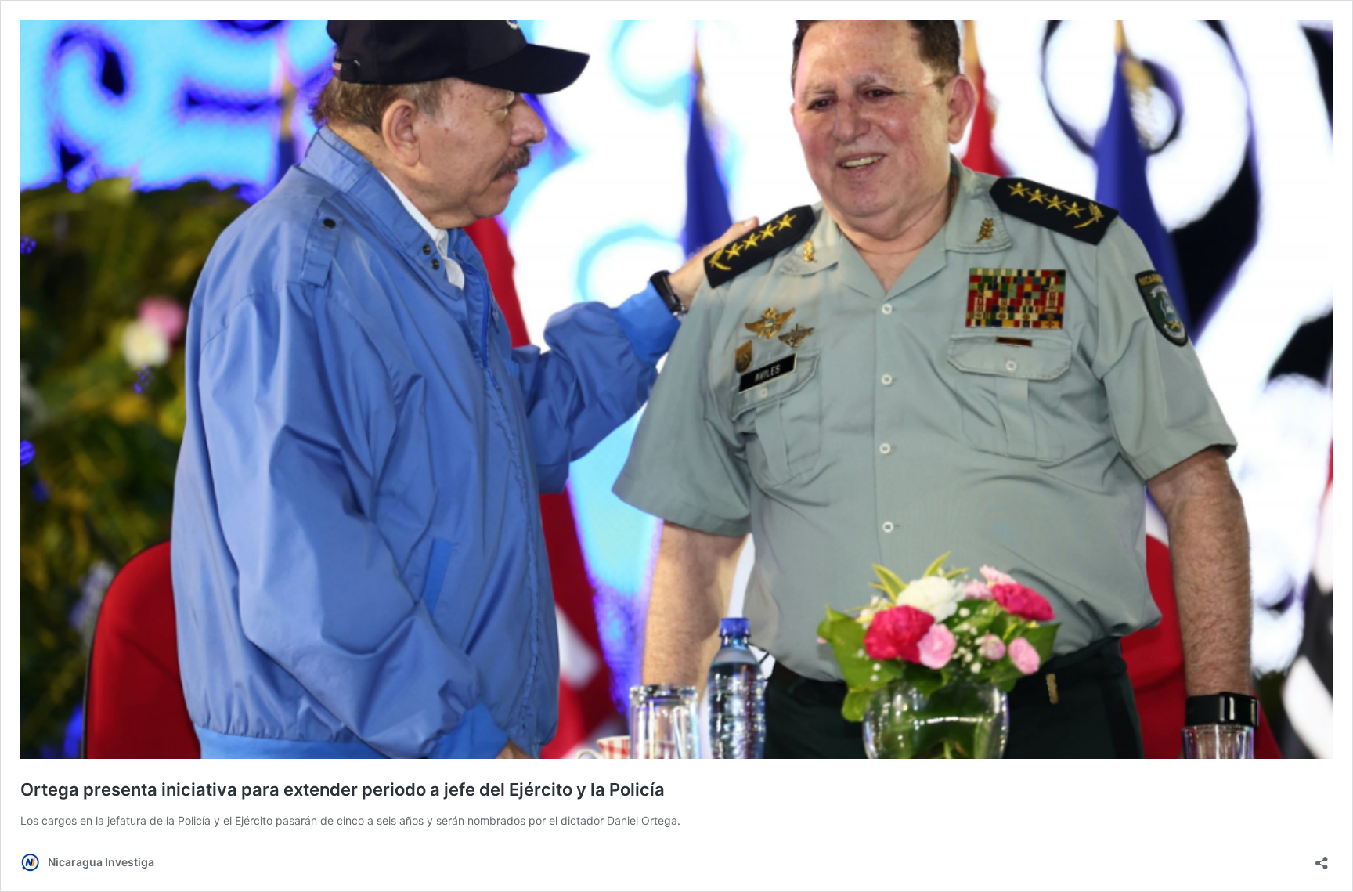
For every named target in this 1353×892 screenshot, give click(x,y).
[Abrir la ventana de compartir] (1322, 858)
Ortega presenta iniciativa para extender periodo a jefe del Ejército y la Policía (342, 789)
